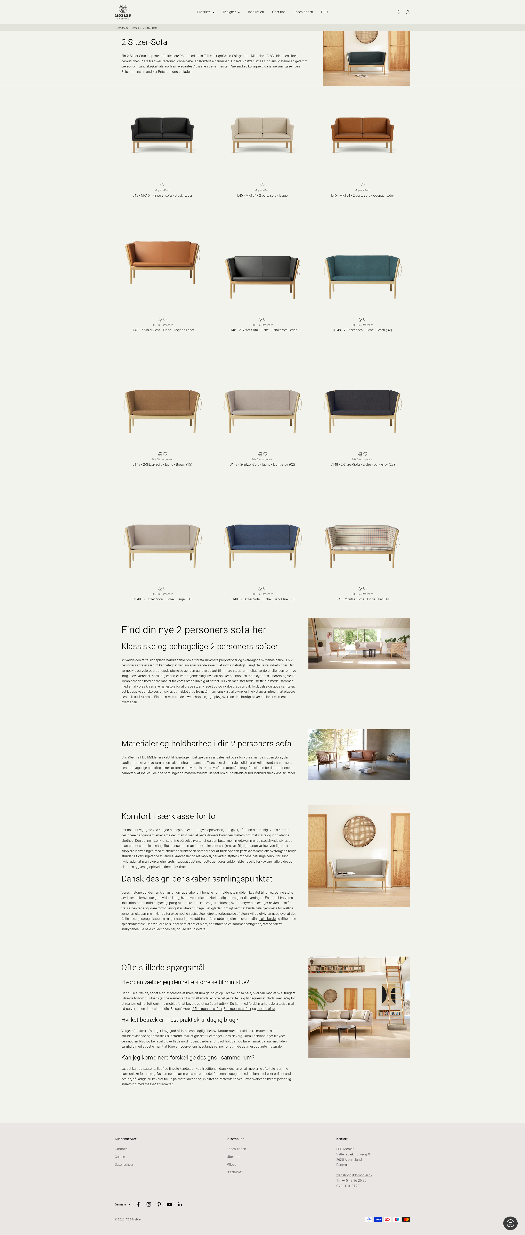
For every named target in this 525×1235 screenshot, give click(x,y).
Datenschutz (124, 1165)
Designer (229, 12)
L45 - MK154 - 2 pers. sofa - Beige (262, 195)
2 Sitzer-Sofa (150, 28)
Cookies (121, 1157)
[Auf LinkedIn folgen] (180, 1204)
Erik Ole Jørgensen (162, 325)
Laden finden (303, 12)
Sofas (135, 28)
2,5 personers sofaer (207, 1009)
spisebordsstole (133, 924)
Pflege (231, 1165)
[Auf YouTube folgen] (169, 1204)
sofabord (203, 851)
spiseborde (267, 919)
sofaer (214, 681)
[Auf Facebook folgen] (138, 1204)
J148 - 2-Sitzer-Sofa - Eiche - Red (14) (362, 599)
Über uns (278, 12)
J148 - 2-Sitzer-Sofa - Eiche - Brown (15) (162, 464)
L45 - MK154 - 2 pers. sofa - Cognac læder (362, 195)
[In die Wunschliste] (162, 185)
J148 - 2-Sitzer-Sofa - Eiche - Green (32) (362, 330)
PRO (324, 12)
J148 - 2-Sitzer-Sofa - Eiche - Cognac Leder (162, 330)
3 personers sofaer (237, 1009)
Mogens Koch (162, 190)
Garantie (121, 1149)
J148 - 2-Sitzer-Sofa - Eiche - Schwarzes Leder (262, 330)
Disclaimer (234, 1172)
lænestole (168, 686)
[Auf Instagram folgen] (149, 1204)
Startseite (123, 28)
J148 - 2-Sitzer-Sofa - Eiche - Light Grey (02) (262, 464)
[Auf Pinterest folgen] (159, 1204)
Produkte (204, 12)
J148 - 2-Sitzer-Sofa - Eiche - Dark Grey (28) (362, 464)
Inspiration (256, 12)
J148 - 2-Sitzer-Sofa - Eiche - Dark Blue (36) (263, 599)
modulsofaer (266, 1009)
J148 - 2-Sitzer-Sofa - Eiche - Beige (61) (162, 599)
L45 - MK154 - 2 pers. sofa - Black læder (162, 195)
